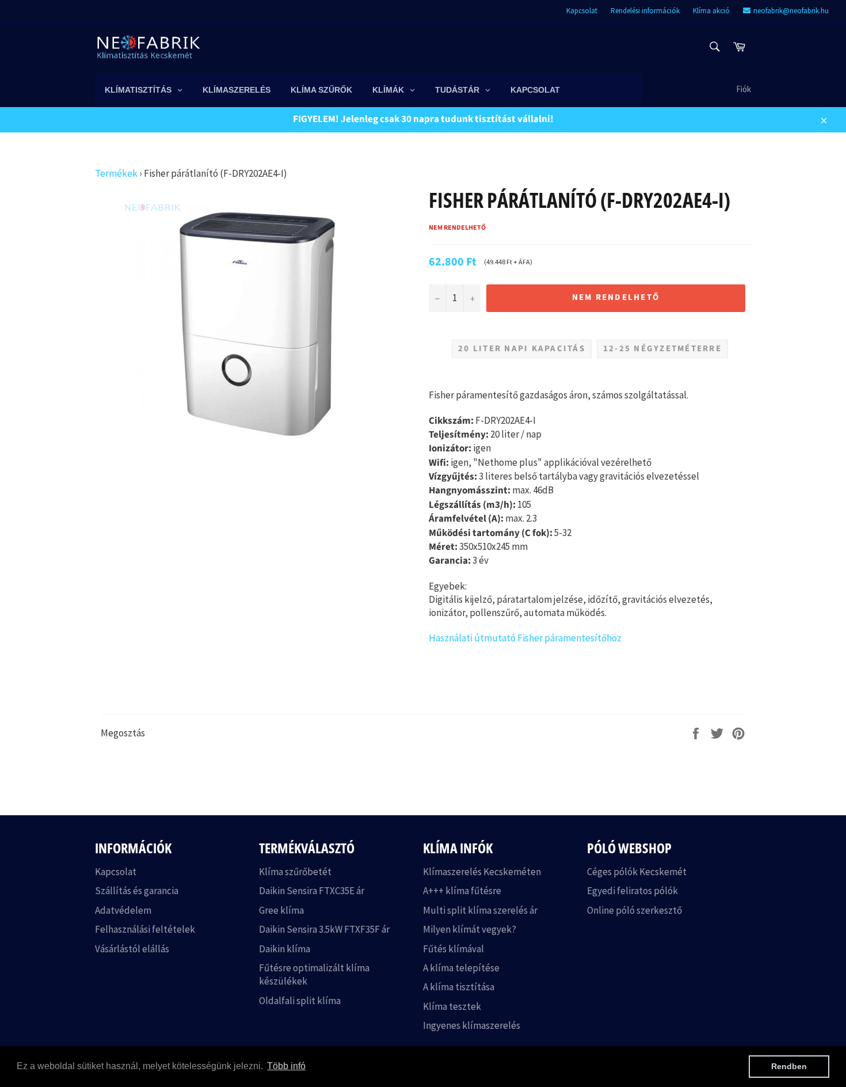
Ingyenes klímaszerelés (471, 1025)
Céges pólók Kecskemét (637, 871)
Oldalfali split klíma (300, 1000)
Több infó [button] (286, 1066)
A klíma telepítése (461, 967)
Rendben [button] (789, 1066)
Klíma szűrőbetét (295, 871)
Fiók (743, 88)
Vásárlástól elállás (132, 948)
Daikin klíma (284, 948)
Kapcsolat (581, 11)
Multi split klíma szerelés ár (480, 910)
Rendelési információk (645, 11)
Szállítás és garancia (136, 890)
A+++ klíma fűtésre (462, 890)
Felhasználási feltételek (145, 929)
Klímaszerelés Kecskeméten (482, 871)
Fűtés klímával (453, 948)
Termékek (116, 173)
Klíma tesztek (452, 1006)
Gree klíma (281, 910)
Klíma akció (711, 11)
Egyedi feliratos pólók (632, 890)
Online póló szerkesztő (634, 910)
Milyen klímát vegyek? (469, 929)
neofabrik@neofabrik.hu (791, 11)
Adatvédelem (123, 910)
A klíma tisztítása (458, 986)
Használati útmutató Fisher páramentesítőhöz (525, 638)
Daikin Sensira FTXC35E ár (311, 890)
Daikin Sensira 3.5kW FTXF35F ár (324, 929)
